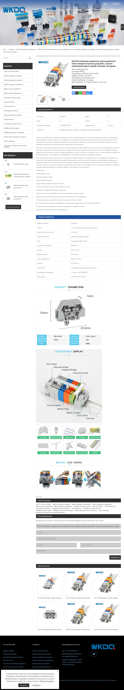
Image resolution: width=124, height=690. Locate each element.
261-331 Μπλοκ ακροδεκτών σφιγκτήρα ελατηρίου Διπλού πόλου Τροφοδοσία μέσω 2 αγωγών (79, 598)
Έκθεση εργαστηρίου (10, 654)
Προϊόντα (12, 49)
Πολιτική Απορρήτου (47, 681)
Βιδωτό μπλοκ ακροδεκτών (12, 89)
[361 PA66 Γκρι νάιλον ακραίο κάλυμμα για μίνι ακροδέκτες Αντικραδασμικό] (50, 582)
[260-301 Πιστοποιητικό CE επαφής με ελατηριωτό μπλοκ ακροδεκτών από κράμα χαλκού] (78, 613)
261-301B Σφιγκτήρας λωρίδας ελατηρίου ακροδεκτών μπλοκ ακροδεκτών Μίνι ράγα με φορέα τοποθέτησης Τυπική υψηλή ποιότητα (107, 598)
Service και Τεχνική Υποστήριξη (13, 667)
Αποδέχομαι (36, 685)
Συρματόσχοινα (9, 119)
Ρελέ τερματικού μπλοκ (11, 111)
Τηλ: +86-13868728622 (70, 651)
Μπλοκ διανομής (9, 141)
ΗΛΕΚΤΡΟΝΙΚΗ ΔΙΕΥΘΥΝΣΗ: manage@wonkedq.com (72, 655)
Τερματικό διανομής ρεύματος (13, 115)
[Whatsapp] (93, 654)
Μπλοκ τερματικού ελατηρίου (13, 76)
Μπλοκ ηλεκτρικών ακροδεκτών (13, 84)
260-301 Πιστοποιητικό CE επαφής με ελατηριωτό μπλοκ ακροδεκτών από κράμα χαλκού (79, 629)
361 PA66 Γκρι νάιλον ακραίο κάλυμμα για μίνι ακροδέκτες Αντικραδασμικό (50, 598)
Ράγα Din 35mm (9, 102)
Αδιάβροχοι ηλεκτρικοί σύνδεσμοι (14, 132)
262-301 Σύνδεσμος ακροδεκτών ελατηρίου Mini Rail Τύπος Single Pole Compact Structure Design (50, 629)
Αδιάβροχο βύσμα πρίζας (11, 128)
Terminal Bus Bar (9, 106)
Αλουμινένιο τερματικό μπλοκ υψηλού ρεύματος (15, 146)
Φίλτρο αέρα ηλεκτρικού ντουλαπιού (15, 137)
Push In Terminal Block (11, 71)
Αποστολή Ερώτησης (79, 87)
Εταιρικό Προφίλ (8, 651)
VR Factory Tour (8, 660)
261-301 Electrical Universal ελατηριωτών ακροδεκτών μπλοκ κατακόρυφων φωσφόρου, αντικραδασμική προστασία (107, 629)
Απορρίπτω (23, 685)
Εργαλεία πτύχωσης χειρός (12, 97)
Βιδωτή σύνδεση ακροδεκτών (13, 93)
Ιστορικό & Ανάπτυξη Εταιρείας (13, 657)
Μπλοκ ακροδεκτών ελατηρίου (26, 49)
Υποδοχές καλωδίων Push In (13, 124)
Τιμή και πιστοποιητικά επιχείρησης (14, 664)
